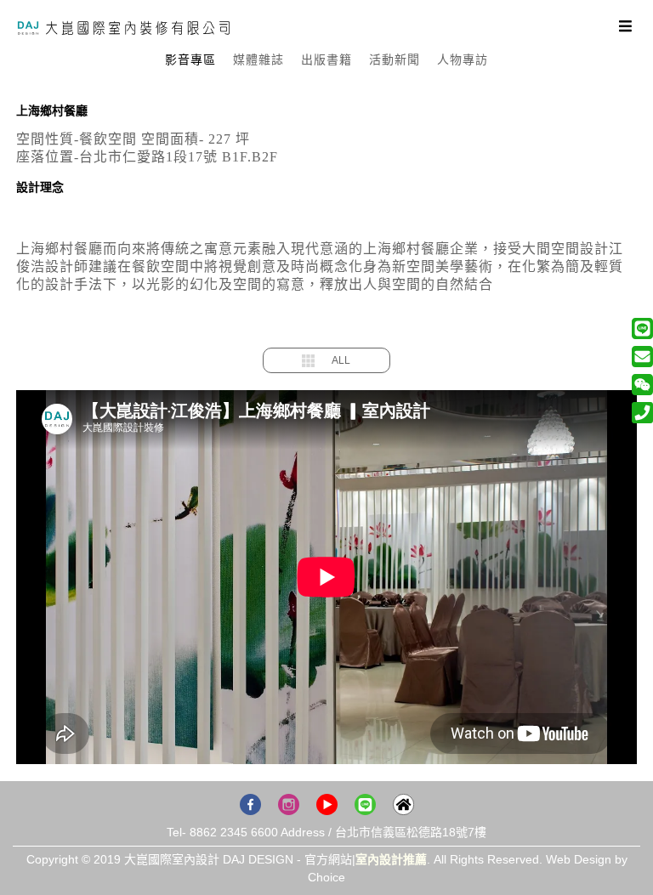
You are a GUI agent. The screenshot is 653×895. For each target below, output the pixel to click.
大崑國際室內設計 (123, 28)
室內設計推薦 (391, 859)
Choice (326, 877)
